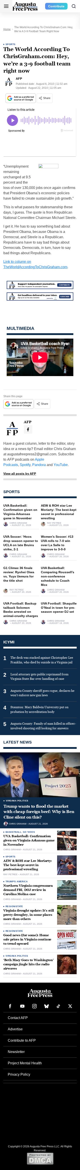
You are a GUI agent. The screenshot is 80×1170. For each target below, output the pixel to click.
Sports (10, 44)
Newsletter (16, 1052)
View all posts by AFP (19, 473)
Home (7, 29)
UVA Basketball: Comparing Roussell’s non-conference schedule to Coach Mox (57, 576)
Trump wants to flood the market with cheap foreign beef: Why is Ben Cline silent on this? (39, 812)
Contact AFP (18, 1018)
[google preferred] (21, 98)
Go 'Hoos (29, 832)
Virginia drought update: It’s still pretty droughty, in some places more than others (28, 914)
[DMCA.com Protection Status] (40, 1158)
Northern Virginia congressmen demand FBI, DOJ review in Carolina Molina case (28, 890)
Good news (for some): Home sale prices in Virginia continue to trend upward (27, 939)
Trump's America (17, 881)
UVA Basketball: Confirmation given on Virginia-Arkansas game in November (28, 840)
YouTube (61, 465)
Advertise (15, 1029)
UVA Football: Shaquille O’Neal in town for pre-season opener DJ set (59, 608)
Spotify (25, 465)
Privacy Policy (19, 1074)
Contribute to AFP (22, 1040)
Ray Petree (54, 523)
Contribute (56, 6)
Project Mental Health (25, 1063)
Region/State (14, 906)
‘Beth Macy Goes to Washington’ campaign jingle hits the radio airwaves (28, 964)
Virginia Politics (17, 800)
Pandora (39, 465)
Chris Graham (18, 523)
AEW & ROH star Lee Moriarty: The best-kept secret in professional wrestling (27, 865)
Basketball (13, 832)
